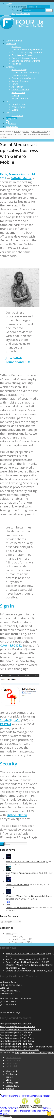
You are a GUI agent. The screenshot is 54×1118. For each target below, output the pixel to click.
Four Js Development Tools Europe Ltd (34, 1052)
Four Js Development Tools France (17, 1038)
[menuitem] (30, 40)
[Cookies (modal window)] (49, 1113)
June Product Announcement (20, 872)
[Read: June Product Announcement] (8, 870)
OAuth (5, 645)
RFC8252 (16, 645)
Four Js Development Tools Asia (16, 1032)
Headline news (19, 939)
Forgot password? (21, 13)
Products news (19, 941)
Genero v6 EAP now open (18, 907)
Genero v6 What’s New (17, 884)
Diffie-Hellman (17, 815)
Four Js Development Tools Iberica (17, 1040)
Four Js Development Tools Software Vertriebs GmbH (27, 1046)
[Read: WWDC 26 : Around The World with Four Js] (8, 858)
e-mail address (19, 6)
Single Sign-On (10, 720)
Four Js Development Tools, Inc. (16, 1023)
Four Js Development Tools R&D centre (19, 1049)
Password (17, 10)
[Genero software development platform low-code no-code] (21, 35)
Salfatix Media (21, 178)
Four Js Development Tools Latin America (20, 1029)
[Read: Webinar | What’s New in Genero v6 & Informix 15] (8, 893)
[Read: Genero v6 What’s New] (8, 881)
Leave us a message (10, 1012)
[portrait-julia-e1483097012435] (19, 306)
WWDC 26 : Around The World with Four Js (27, 861)
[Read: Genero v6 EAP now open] (8, 904)
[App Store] (19, 706)
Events (15, 936)
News (9, 933)
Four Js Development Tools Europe (17, 1026)
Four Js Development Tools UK (15, 1035)
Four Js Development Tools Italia (16, 1043)
